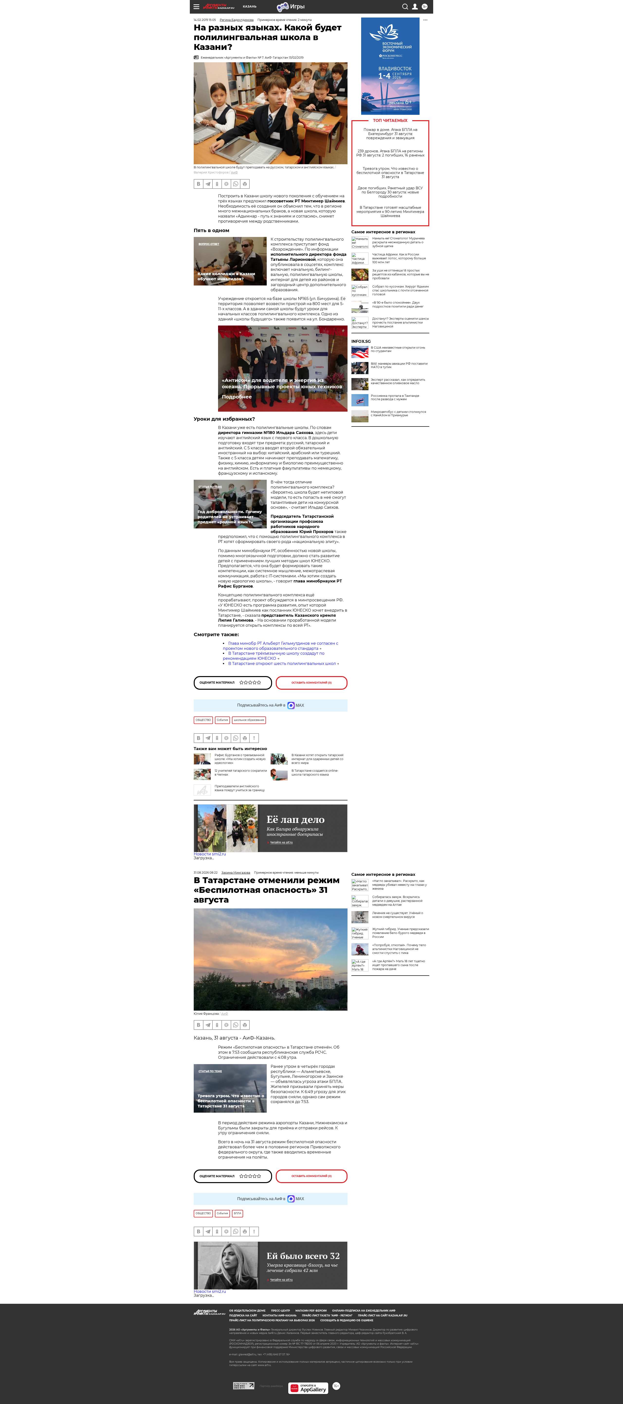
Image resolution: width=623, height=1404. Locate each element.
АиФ (234, 172)
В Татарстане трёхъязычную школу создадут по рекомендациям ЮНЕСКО (273, 656)
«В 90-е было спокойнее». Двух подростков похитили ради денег (398, 304)
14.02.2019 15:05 (205, 20)
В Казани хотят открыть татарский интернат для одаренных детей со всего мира (317, 759)
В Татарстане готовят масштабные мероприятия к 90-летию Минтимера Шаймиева (390, 212)
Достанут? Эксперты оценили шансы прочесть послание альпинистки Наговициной (400, 322)
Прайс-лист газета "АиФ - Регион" (327, 1315)
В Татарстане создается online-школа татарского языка (315, 772)
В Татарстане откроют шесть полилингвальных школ (282, 663)
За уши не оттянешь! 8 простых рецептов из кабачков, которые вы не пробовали (400, 274)
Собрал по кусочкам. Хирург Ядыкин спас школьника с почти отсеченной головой (400, 290)
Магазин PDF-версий (311, 1310)
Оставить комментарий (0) (312, 682)
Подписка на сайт (243, 1315)
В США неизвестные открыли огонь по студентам (398, 349)
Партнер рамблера (271, 1386)
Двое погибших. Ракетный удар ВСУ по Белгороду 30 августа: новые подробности (390, 192)
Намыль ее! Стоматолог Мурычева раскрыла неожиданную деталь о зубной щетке (398, 242)
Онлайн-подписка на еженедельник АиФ (363, 1310)
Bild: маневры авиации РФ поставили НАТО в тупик (399, 365)
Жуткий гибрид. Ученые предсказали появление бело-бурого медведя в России (400, 933)
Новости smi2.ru (210, 854)
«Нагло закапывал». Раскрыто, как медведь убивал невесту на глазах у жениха (399, 884)
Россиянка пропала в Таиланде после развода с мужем (395, 397)
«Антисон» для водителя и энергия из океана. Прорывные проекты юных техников (282, 383)
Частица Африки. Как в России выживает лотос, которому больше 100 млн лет (399, 258)
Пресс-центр (280, 1310)
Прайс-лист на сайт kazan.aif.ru (382, 1315)
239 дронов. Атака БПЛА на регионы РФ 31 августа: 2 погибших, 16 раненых (390, 153)
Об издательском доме (247, 1310)
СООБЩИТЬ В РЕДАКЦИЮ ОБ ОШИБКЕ (346, 1320)
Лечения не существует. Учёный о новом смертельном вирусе (397, 915)
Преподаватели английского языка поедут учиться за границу (240, 788)
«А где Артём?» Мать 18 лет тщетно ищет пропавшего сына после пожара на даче (398, 965)
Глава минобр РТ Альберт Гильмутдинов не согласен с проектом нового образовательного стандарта (280, 646)
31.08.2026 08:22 (206, 872)
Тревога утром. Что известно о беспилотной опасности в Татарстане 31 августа (390, 173)
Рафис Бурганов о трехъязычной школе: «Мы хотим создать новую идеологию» (240, 759)
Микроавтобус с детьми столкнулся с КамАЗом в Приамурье (398, 413)
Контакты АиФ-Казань (279, 1315)
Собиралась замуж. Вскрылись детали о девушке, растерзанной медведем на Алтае (397, 900)
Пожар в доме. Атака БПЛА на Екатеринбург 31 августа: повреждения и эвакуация (390, 134)
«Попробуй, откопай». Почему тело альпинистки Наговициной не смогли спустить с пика (399, 949)
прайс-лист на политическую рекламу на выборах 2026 (272, 1320)
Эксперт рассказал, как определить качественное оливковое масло (398, 381)
